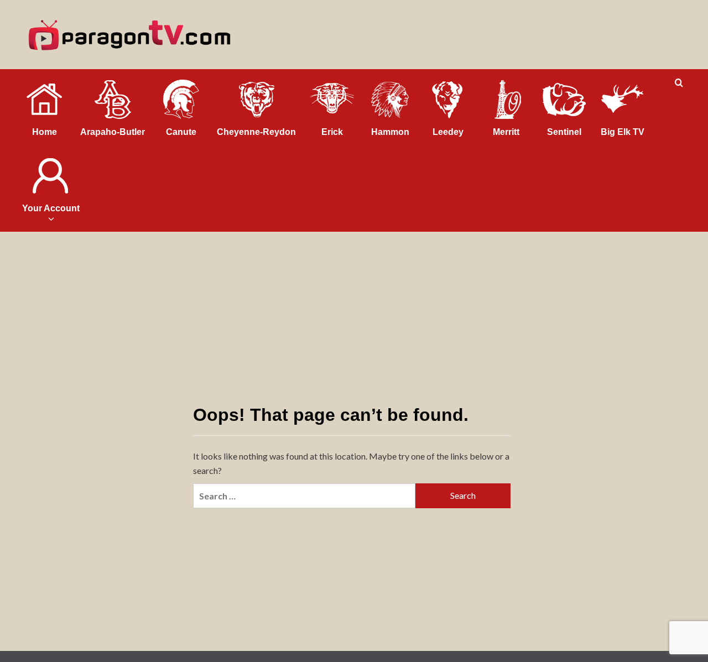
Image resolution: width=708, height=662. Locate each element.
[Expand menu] (50, 218)
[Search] (679, 83)
